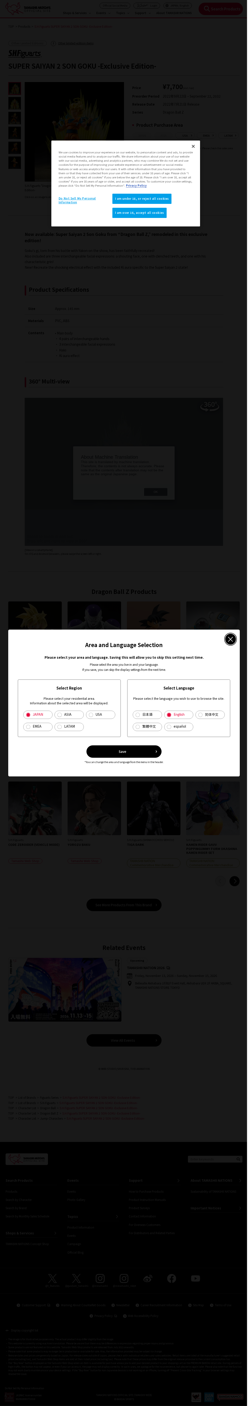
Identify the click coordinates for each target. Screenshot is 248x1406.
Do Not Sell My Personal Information (76, 200)
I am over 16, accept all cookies (137, 213)
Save (120, 757)
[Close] (190, 146)
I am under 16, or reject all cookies (140, 198)
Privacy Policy (163, 185)
